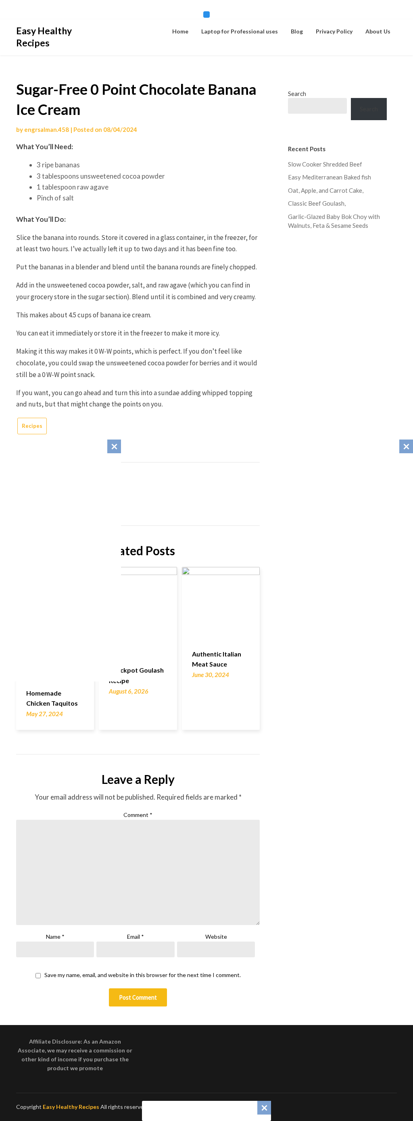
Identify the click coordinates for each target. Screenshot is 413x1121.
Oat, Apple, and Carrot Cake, (325, 190)
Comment (137, 814)
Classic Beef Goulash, (317, 203)
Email (135, 936)
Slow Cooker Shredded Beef (325, 164)
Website (216, 936)
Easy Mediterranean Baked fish (329, 177)
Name (55, 936)
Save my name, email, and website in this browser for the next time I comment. (142, 975)
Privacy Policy (334, 31)
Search (297, 93)
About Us (377, 31)
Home (180, 31)
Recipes (32, 426)
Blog (297, 31)
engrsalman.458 (46, 129)
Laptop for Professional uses (239, 31)
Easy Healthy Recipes (44, 36)
